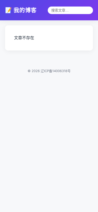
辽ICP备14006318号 (56, 71)
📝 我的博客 (21, 10)
